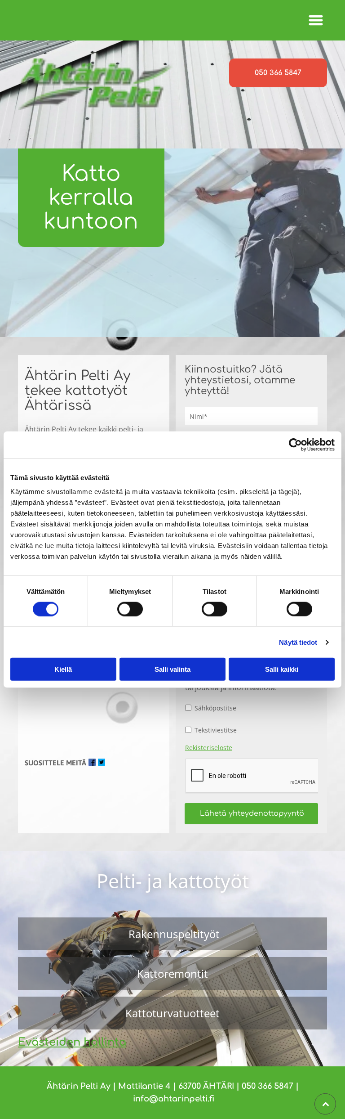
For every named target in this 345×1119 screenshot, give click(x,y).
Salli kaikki (281, 669)
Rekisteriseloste (208, 747)
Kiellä (63, 669)
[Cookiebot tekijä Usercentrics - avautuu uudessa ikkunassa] (295, 444)
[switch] (130, 609)
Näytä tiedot (298, 642)
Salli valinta (172, 669)
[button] (316, 20)
